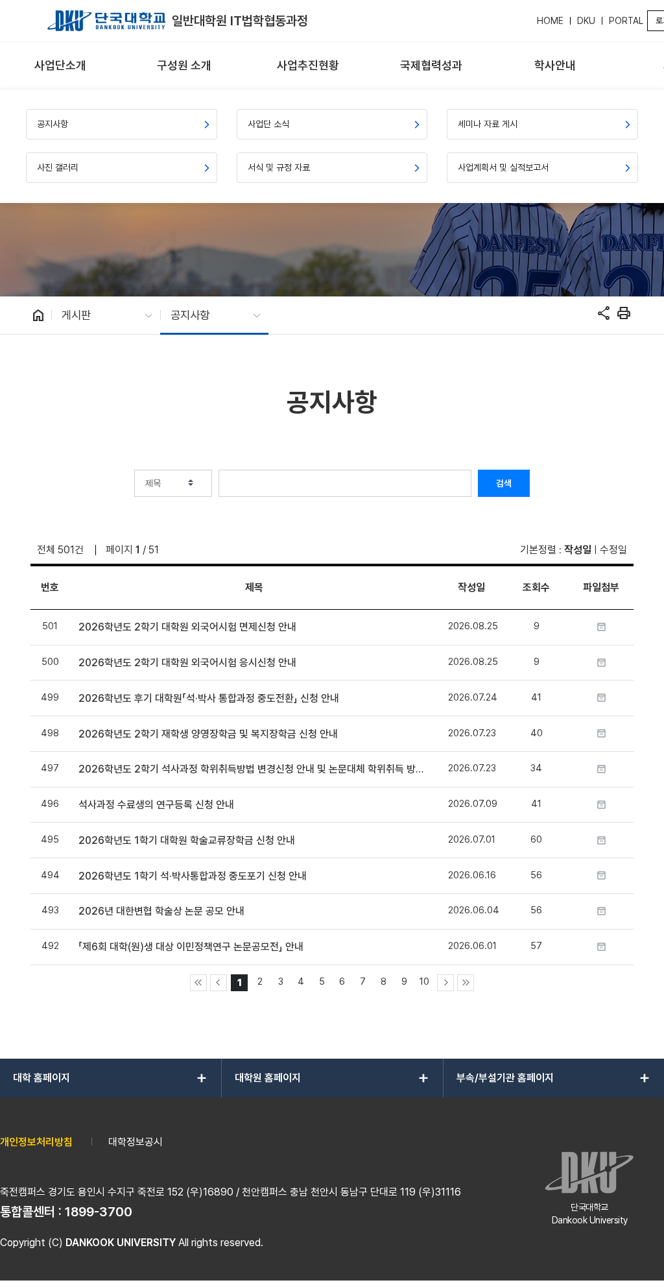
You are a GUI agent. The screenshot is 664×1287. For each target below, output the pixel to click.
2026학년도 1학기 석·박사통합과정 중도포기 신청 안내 (192, 876)
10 (424, 981)
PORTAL (626, 21)
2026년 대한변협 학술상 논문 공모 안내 (161, 911)
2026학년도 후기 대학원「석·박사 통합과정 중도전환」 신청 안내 (208, 698)
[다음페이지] (445, 982)
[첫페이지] (198, 982)
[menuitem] (60, 66)
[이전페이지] (218, 982)
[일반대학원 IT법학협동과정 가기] (106, 20)
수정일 (613, 550)
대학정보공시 (135, 1142)
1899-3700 (98, 1212)
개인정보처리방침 (36, 1142)
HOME (550, 21)
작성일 (577, 550)
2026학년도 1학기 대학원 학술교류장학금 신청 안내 (186, 840)
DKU (586, 21)
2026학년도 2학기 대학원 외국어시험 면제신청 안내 (187, 627)
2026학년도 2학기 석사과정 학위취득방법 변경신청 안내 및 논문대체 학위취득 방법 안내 (253, 769)
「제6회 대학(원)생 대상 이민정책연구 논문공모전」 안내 (190, 947)
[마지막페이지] (465, 982)
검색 (504, 483)
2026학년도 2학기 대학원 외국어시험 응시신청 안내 (187, 662)
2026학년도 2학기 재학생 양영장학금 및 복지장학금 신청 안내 (208, 734)
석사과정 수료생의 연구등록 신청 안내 (156, 805)
